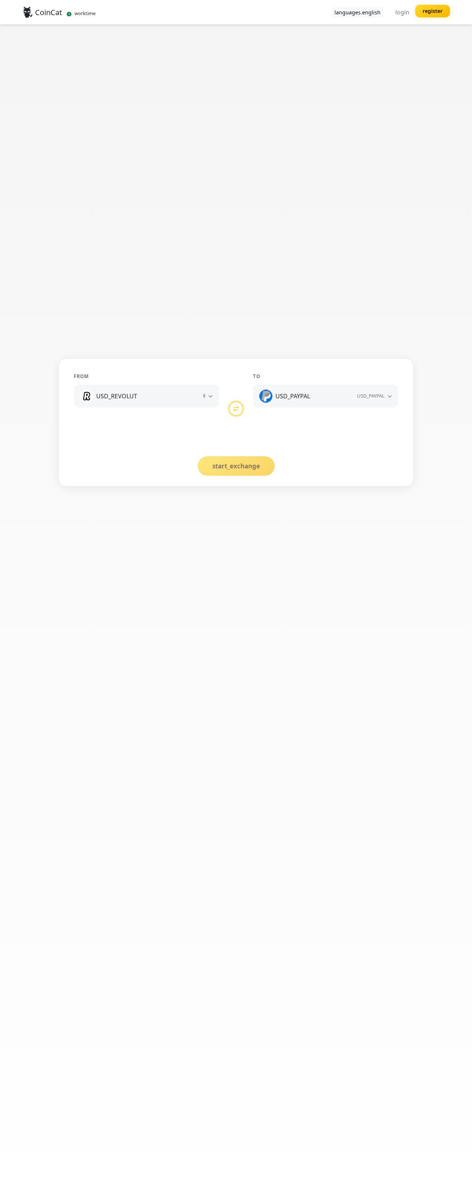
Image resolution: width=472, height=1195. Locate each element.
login (402, 12)
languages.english (357, 12)
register (432, 10)
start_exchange (236, 466)
